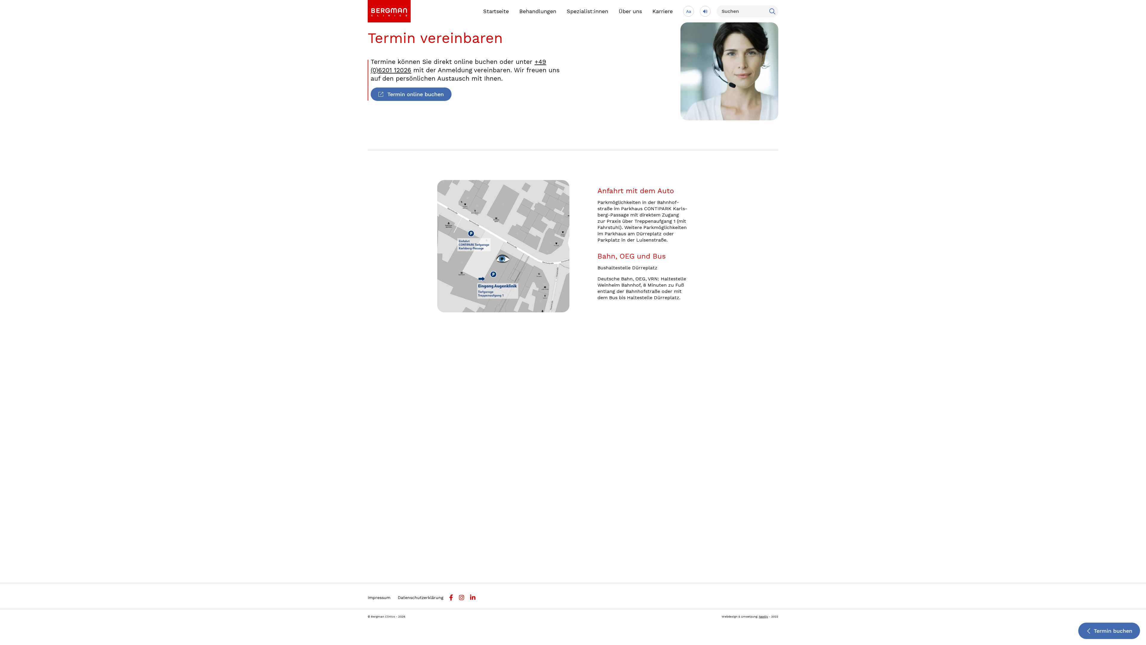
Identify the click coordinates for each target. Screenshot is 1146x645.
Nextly (763, 616)
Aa (688, 11)
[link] (389, 11)
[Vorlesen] (705, 11)
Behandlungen (537, 11)
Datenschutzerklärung (420, 597)
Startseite (496, 11)
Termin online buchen (415, 94)
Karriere (662, 11)
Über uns (630, 11)
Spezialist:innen (587, 11)
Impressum (379, 597)
